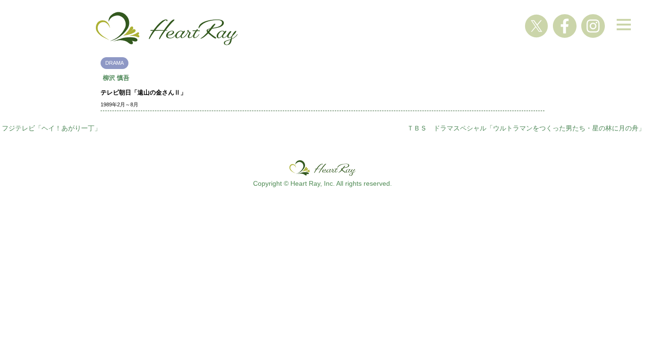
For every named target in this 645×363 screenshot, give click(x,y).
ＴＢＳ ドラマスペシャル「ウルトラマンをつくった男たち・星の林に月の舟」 (526, 128)
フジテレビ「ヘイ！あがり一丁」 (51, 128)
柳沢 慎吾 (116, 77)
